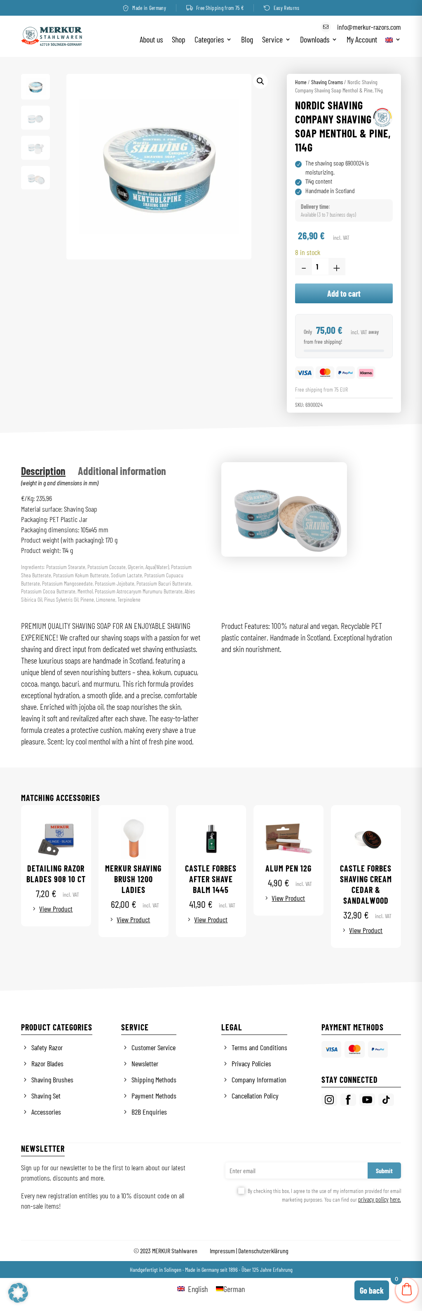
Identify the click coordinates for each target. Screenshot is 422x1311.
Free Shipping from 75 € (220, 8)
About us (151, 40)
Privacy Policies (251, 1063)
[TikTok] (386, 1100)
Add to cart (344, 293)
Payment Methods (153, 1095)
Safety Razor (47, 1047)
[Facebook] (348, 1100)
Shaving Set (46, 1095)
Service (272, 40)
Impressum (222, 1250)
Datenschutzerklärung (263, 1250)
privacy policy (373, 1199)
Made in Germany (149, 8)
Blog (247, 40)
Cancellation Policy (255, 1095)
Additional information (122, 470)
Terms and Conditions (259, 1047)
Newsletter (144, 1063)
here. (395, 1199)
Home (301, 81)
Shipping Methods (153, 1079)
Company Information (259, 1079)
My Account (362, 40)
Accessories (46, 1111)
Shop (178, 40)
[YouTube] (367, 1100)
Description (43, 470)
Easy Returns (287, 8)
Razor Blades (47, 1063)
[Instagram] (329, 1100)
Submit (384, 1170)
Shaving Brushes (52, 1079)
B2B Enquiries (149, 1111)
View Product (56, 908)
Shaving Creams (327, 81)
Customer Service (153, 1047)
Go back (372, 1290)
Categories (209, 40)
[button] (260, 81)
